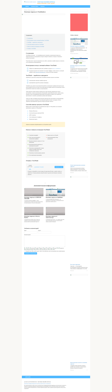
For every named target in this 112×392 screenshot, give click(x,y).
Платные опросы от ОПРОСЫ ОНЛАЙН (32, 198)
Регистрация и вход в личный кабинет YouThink (38, 40)
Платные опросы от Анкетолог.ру (51, 217)
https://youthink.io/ (56, 68)
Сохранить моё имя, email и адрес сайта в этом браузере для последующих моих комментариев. (45, 251)
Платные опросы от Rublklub (54, 197)
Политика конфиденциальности (30, 383)
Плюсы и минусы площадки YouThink (35, 46)
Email (39, 230)
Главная (27, 6)
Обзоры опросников (74, 53)
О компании (30, 38)
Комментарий (27, 234)
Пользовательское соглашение (44, 383)
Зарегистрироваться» (40, 72)
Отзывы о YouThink (31, 48)
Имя (25, 230)
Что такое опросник (75, 264)
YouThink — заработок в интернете (35, 42)
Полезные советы (34, 6)
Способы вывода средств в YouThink (35, 44)
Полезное (72, 172)
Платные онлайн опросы (46, 2)
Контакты (42, 6)
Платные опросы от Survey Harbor (32, 217)
